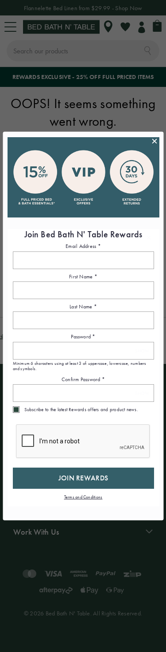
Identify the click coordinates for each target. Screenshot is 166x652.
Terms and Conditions (83, 497)
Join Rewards (83, 478)
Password (83, 336)
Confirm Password (82, 379)
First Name (83, 276)
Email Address (83, 246)
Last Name (83, 306)
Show (142, 350)
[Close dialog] (154, 141)
